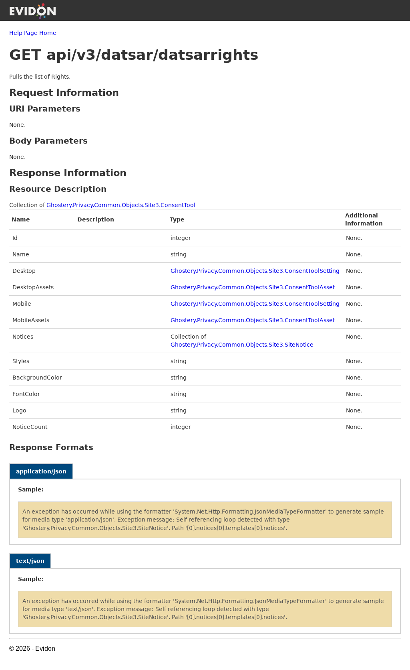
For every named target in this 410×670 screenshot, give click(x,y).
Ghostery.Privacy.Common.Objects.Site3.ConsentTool (120, 205)
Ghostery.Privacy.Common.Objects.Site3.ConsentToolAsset (253, 287)
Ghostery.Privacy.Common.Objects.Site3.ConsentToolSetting (255, 271)
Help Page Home (32, 33)
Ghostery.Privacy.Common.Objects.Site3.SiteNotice (242, 344)
